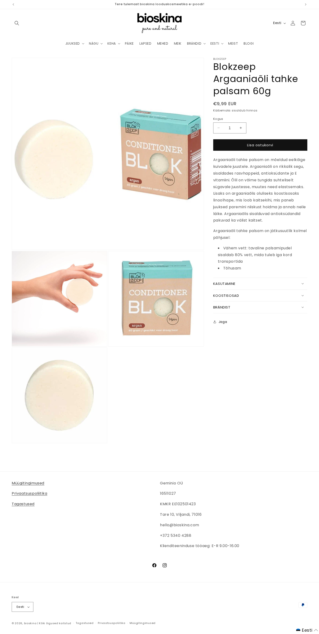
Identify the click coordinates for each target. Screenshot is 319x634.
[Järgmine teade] (306, 4)
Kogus (218, 118)
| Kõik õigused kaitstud (54, 623)
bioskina (30, 623)
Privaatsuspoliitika (29, 493)
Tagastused (23, 504)
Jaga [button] (223, 321)
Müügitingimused (28, 483)
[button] (17, 23)
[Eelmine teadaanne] (13, 4)
